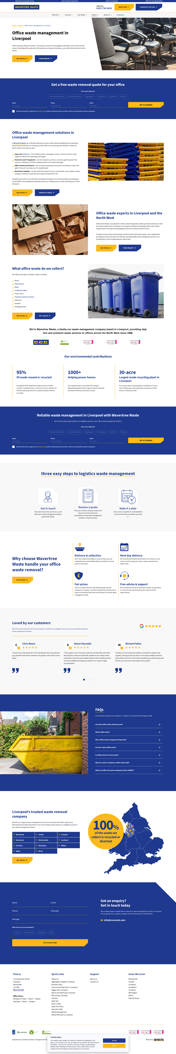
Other (51, 933)
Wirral (131, 995)
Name (14, 103)
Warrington (133, 993)
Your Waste (81, 15)
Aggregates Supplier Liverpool (63, 982)
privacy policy (42, 111)
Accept (114, 1040)
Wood (17, 281)
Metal (17, 287)
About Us (107, 15)
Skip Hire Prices (57, 1006)
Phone (53, 103)
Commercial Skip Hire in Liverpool (65, 987)
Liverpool (132, 984)
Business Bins (57, 984)
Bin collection (29, 933)
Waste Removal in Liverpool (62, 1015)
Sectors (94, 15)
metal (77, 171)
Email (92, 103)
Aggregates (90, 96)
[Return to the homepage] (26, 7)
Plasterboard (19, 284)
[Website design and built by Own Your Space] (159, 1040)
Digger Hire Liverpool (60, 990)
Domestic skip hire (75, 96)
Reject (114, 1045)
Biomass (123, 96)
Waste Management (59, 1012)
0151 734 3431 (104, 8)
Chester (131, 982)
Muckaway (101, 96)
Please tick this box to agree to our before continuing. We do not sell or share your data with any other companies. (56, 111)
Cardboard (25, 154)
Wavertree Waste (20, 143)
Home (14, 26)
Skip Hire (55, 15)
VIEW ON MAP (18, 990)
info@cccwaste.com (114, 920)
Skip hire (17, 933)
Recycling (41, 933)
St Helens (132, 990)
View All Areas (134, 998)
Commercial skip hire (57, 96)
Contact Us (120, 15)
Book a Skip (56, 1004)
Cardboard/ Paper (21, 290)
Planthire (113, 96)
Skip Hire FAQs (57, 1009)
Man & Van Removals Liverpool (63, 993)
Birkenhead (133, 979)
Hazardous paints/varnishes (24, 297)
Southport (132, 987)
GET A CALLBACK (146, 105)
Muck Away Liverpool (60, 995)
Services (68, 15)
